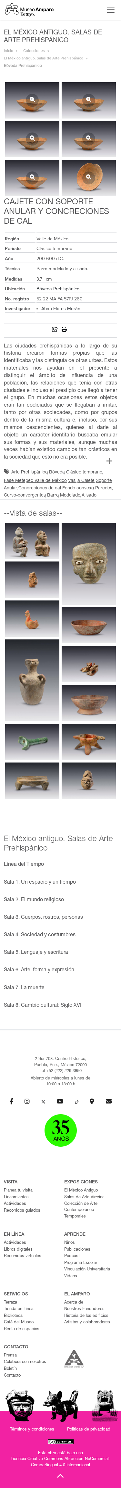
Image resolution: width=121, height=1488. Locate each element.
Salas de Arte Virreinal (85, 1197)
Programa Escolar (80, 1263)
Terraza (10, 1303)
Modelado (70, 495)
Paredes (103, 488)
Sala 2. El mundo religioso (34, 900)
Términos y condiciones (32, 1430)
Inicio (8, 50)
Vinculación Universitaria (87, 1269)
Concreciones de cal (39, 488)
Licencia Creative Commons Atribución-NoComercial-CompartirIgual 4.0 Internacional (60, 1462)
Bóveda (57, 472)
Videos (70, 1276)
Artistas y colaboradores (87, 1322)
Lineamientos (16, 1197)
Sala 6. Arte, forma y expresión (39, 970)
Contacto (12, 1376)
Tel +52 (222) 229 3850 (61, 1071)
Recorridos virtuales (22, 1256)
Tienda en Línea (19, 1309)
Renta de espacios (21, 1329)
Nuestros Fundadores (84, 1309)
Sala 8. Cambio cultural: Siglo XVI (42, 1005)
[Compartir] (55, 330)
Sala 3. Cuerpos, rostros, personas (43, 917)
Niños (69, 1243)
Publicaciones (77, 1250)
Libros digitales (18, 1250)
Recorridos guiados (22, 1211)
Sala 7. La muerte (24, 988)
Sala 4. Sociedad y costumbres (40, 935)
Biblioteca (13, 1316)
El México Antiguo (81, 1191)
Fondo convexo (78, 488)
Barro (53, 495)
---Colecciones (32, 50)
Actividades (15, 1204)
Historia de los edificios (86, 1316)
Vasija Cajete (81, 481)
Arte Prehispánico (29, 472)
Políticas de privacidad (88, 1430)
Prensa (10, 1356)
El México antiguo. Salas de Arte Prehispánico (43, 58)
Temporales (75, 1217)
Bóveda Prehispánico (57, 289)
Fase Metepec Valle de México (35, 481)
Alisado (89, 495)
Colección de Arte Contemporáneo (80, 1207)
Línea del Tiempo (24, 864)
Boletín (10, 1369)
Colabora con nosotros (25, 1362)
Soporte (104, 481)
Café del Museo (19, 1322)
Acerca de (73, 1303)
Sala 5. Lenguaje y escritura (36, 952)
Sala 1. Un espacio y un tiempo (40, 882)
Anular (10, 488)
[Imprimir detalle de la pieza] (64, 330)
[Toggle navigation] (109, 9)
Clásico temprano (84, 472)
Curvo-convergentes (25, 495)
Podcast (72, 1256)
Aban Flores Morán (60, 308)
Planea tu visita (18, 1191)
